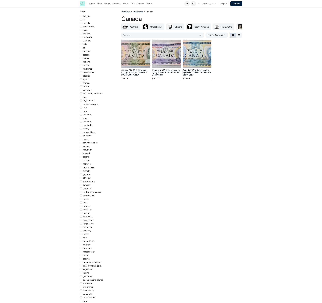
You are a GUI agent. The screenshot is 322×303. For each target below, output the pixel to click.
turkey (86, 128)
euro (85, 111)
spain (85, 79)
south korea (89, 181)
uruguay (87, 230)
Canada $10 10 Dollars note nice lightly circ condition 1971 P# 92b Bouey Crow (166, 72)
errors (86, 146)
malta (85, 234)
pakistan (87, 90)
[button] (193, 3)
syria (85, 30)
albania (86, 76)
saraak (86, 55)
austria (86, 213)
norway (86, 171)
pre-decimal (88, 195)
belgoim (86, 16)
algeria (86, 157)
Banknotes (138, 11)
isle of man (88, 287)
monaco (87, 164)
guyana (86, 174)
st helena (87, 283)
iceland (86, 153)
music (86, 199)
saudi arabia (88, 26)
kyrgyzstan (88, 223)
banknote (87, 294)
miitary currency (91, 104)
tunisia (86, 160)
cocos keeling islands (93, 280)
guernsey (87, 276)
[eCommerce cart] (187, 3)
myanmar (87, 69)
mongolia (87, 37)
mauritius (87, 149)
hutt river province (92, 192)
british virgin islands (92, 266)
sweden (86, 185)
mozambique (89, 132)
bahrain (86, 244)
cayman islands (90, 142)
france (86, 83)
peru (85, 237)
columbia (87, 227)
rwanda (86, 206)
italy (85, 44)
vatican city (88, 290)
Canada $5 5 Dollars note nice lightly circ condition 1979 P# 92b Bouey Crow (197, 72)
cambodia (87, 125)
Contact (236, 3)
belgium (86, 51)
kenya (86, 273)
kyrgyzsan (88, 220)
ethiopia (86, 178)
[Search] (201, 35)
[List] (239, 35)
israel (85, 118)
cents (85, 139)
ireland (86, 86)
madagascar (89, 251)
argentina (87, 269)
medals (86, 23)
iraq (85, 97)
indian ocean (89, 72)
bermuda (87, 248)
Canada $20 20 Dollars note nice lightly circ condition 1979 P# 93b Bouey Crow (134, 72)
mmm (85, 255)
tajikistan (87, 135)
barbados (87, 216)
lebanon (87, 114)
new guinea (88, 167)
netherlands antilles (92, 262)
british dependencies (93, 93)
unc (85, 107)
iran (85, 301)
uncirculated (89, 297)
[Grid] (233, 35)
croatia (86, 259)
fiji (84, 19)
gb (84, 47)
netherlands (88, 241)
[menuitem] (92, 3)
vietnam (86, 40)
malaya (86, 62)
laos (85, 202)
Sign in (224, 3)
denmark (87, 188)
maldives (87, 209)
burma (86, 65)
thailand (86, 33)
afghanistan (88, 100)
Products (125, 11)
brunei (86, 58)
